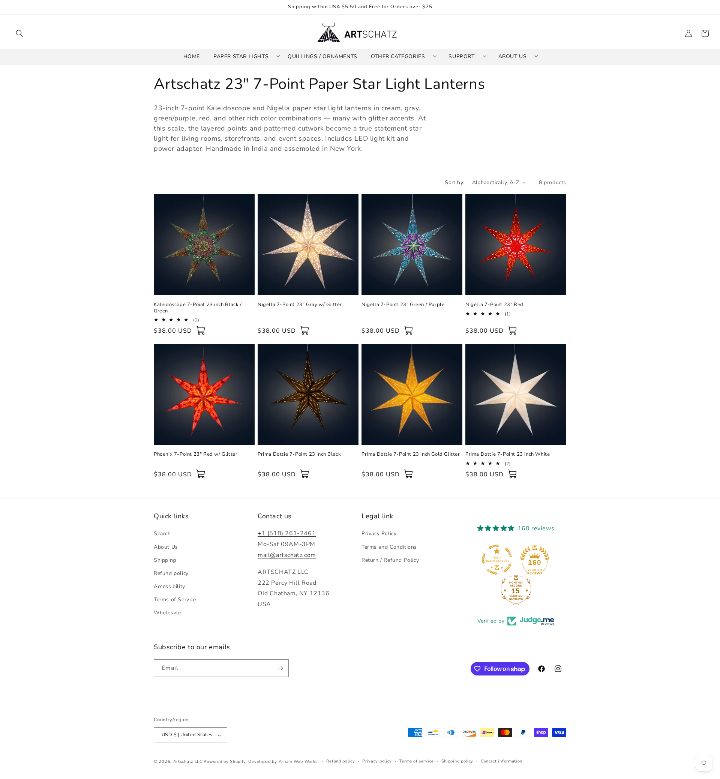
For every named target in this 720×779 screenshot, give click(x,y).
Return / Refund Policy (390, 560)
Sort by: (454, 182)
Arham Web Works (298, 761)
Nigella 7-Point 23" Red (494, 305)
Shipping (165, 560)
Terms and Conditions (389, 547)
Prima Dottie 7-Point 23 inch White (507, 454)
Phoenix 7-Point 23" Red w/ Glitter (195, 454)
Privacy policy (377, 761)
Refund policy (171, 573)
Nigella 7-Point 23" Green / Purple (403, 305)
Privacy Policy (379, 533)
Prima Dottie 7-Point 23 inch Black (299, 454)
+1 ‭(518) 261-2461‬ (287, 533)
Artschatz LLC (187, 761)
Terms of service (416, 761)
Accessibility (169, 586)
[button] (19, 33)
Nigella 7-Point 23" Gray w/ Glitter (300, 305)
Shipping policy (457, 761)
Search (162, 533)
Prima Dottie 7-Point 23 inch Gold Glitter (411, 454)
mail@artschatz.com (287, 555)
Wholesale (167, 613)
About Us (166, 547)
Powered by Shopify (225, 761)
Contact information (501, 761)
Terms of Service (175, 599)
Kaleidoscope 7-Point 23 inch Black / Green (198, 308)
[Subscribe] (280, 668)
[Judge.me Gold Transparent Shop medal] (497, 560)
